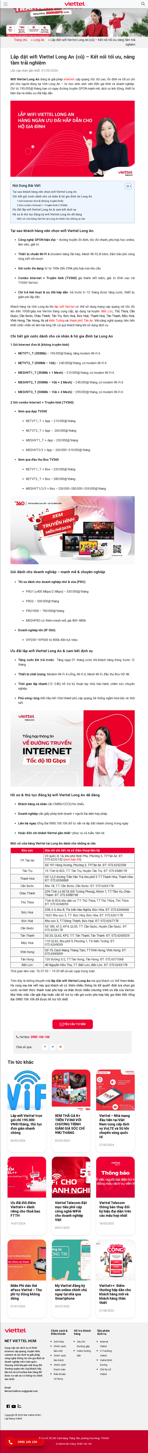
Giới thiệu (59, 1341)
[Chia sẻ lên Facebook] (45, 1046)
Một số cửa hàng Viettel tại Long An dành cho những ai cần (51, 218)
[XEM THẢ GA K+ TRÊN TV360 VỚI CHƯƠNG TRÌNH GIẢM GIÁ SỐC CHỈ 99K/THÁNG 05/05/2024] (71, 1145)
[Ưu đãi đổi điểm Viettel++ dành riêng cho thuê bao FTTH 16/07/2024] (27, 1228)
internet (69, 79)
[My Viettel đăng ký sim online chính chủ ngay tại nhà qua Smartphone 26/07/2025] (71, 1311)
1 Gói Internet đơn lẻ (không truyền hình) (40, 201)
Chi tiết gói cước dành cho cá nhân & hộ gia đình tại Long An (52, 196)
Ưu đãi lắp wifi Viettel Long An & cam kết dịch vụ (44, 209)
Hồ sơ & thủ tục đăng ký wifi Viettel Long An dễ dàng (47, 214)
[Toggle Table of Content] (126, 186)
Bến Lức (107, 311)
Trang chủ (20, 40)
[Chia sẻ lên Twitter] (52, 1046)
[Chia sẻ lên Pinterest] (60, 1046)
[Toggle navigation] (5, 4)
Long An (38, 40)
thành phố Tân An (81, 320)
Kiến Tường (57, 320)
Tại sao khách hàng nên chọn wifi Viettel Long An (45, 192)
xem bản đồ (72, 859)
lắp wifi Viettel (64, 306)
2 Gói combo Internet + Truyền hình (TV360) (42, 205)
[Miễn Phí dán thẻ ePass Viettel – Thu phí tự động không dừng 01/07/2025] (27, 1311)
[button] (143, 4)
